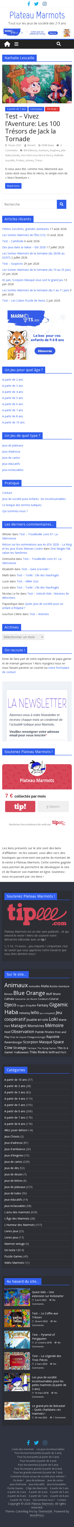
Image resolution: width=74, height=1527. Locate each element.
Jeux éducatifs (11, 464)
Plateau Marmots (37, 15)
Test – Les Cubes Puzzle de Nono (23, 300)
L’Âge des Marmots (36, 1488)
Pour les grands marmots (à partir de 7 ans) (38, 1472)
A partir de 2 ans (12, 379)
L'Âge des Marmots (16, 1218)
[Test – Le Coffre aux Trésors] (18, 1311)
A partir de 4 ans (12, 392)
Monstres (35, 1025)
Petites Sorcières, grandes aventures (25, 229)
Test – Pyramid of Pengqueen (43, 1336)
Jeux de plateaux (12, 445)
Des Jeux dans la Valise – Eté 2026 (24, 247)
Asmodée (34, 986)
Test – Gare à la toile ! (35, 569)
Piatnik (39, 1032)
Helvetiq (24, 1013)
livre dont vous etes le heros (37, 155)
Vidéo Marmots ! (14, 1263)
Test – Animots (39, 614)
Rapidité (52, 1036)
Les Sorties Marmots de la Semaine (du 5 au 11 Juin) (35, 290)
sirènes (29, 160)
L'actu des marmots (17, 1212)
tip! (20, 806)
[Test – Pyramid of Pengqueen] (18, 1333)
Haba (11, 1012)
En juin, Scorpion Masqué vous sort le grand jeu (32, 280)
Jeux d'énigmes (13, 1155)
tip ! (43, 939)
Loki (53, 1019)
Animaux (16, 985)
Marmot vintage (14, 1244)
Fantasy (42, 1005)
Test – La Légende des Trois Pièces (46, 1358)
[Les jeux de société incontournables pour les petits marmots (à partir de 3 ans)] (18, 1375)
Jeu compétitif (47, 1013)
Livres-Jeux (36, 109)
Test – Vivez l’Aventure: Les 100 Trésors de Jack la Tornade (32, 127)
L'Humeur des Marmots (19, 1225)
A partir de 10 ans (13, 422)
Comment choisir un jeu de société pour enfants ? (38, 1476)
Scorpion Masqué (37, 1041)
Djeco (10, 1004)
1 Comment (59, 1417)
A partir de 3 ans (12, 386)
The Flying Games (46, 1048)
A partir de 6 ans (12, 404)
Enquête (31, 1005)
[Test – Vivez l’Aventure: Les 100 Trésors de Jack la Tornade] (37, 67)
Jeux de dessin (13, 1174)
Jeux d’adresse (11, 451)
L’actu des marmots (23, 1449)
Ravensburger (13, 1042)
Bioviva (8, 994)
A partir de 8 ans (12, 416)
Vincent (31, 145)
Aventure (43, 150)
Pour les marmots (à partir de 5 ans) (38, 1464)
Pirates (20, 160)
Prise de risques (18, 1037)
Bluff (49, 994)
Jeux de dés (11, 1168)
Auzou (54, 986)
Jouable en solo (37, 1019)
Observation (22, 1031)
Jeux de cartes (11, 458)
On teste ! (52, 109)
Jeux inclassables (12, 470)
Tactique (32, 1048)
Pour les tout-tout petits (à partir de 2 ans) (38, 1453)
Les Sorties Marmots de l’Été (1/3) (24, 235)
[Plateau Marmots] (7, 44)
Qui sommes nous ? (15, 511)
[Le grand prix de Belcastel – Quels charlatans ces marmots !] (18, 1404)
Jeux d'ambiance (14, 1149)
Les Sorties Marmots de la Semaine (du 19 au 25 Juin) (36, 270)
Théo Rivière (38, 1052)
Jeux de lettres (13, 1180)
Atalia (45, 986)
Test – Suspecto (12, 263)
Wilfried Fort (57, 1052)
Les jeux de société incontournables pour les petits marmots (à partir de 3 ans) (49, 1383)
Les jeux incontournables (50, 1449)
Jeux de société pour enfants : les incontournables (34, 499)
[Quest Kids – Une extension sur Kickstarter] (18, 1290)
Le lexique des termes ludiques (21, 505)
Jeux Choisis (12, 1136)
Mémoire (54, 1025)
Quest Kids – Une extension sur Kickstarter (48, 1294)
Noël (7, 1032)
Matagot (19, 1025)
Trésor (39, 160)
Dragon (21, 1005)
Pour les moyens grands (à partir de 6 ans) (38, 1468)
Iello (35, 1012)
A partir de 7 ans (16, 109)
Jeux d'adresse (13, 1143)
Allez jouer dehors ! (16, 1130)
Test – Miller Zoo (27, 581)
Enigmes (54, 150)
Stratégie (19, 1048)
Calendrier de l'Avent (26, 998)
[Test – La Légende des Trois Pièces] (18, 1354)
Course (54, 999)
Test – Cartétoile (12, 241)
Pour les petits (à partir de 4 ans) (38, 1461)
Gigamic (58, 1004)
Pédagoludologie (36, 1037)
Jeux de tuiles (12, 1193)
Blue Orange (29, 993)
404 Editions (30, 150)
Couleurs (43, 999)
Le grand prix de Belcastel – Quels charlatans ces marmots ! (48, 1409)
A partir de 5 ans (12, 398)
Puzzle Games (13, 1256)
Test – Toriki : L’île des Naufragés (38, 575)
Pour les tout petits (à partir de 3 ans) (38, 1457)
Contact (7, 493)
